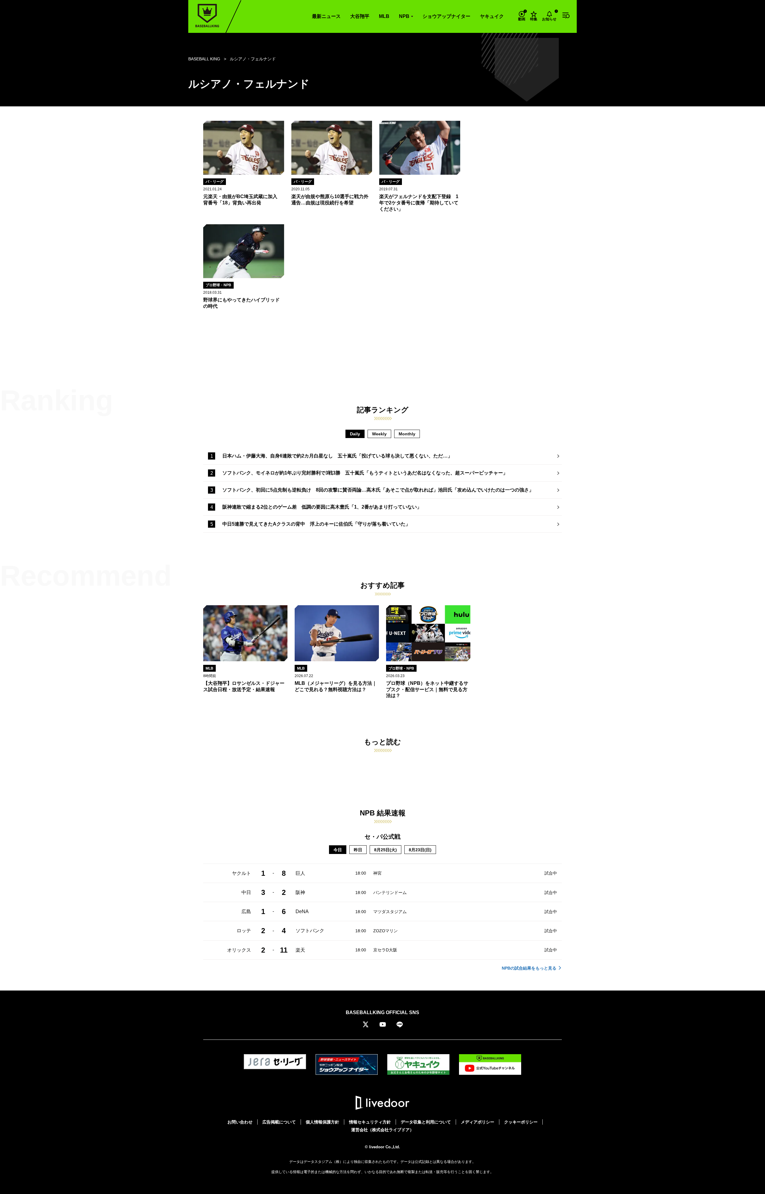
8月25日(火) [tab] (385, 849)
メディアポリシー (477, 1122)
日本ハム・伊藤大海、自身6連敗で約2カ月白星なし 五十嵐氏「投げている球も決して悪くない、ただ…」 (337, 455)
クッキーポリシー (521, 1122)
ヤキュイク (492, 16)
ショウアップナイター (446, 16)
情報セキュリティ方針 (370, 1122)
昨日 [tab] (358, 849)
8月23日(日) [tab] (420, 849)
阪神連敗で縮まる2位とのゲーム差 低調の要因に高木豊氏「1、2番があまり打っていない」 (322, 506)
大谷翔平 (359, 16)
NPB (404, 16)
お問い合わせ (240, 1122)
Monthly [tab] (407, 433)
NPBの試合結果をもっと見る (529, 968)
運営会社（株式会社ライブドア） (382, 1129)
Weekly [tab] (379, 433)
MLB (384, 16)
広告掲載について (279, 1122)
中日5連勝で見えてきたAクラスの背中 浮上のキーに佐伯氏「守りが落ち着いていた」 (316, 523)
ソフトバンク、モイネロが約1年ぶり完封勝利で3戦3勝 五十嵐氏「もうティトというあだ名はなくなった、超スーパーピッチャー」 (365, 472)
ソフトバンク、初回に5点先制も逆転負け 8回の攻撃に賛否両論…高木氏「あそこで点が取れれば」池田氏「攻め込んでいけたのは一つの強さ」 (378, 489)
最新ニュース (326, 16)
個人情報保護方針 (322, 1122)
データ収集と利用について (426, 1122)
